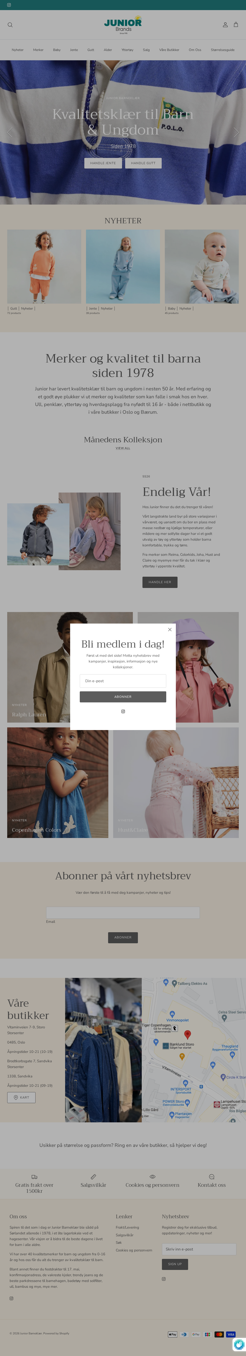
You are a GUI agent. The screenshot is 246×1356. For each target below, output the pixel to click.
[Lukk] (170, 629)
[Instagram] (123, 711)
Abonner (123, 697)
